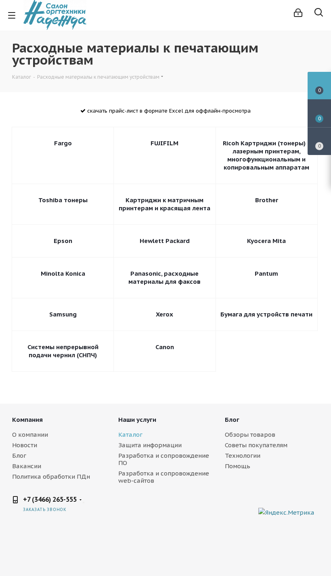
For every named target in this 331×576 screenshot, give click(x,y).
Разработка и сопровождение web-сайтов (163, 476)
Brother (266, 200)
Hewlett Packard (165, 241)
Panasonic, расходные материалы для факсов (164, 277)
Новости (24, 445)
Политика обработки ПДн (51, 476)
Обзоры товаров (250, 434)
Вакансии (26, 466)
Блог (19, 455)
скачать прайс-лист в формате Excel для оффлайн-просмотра (168, 110)
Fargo (63, 143)
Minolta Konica (63, 273)
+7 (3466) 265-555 (50, 499)
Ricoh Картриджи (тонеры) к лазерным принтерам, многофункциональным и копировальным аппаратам (266, 155)
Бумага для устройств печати (266, 314)
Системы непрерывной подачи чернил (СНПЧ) (62, 351)
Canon (164, 347)
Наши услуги (137, 419)
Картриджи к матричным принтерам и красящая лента (164, 204)
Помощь (237, 466)
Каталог (130, 434)
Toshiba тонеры (63, 200)
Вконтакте (250, 506)
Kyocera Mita (266, 241)
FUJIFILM (164, 143)
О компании (30, 434)
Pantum (266, 273)
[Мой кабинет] (298, 13)
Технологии (242, 455)
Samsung (63, 314)
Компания (27, 419)
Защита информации (150, 445)
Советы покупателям (256, 445)
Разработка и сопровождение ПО (163, 459)
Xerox (164, 314)
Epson (63, 241)
